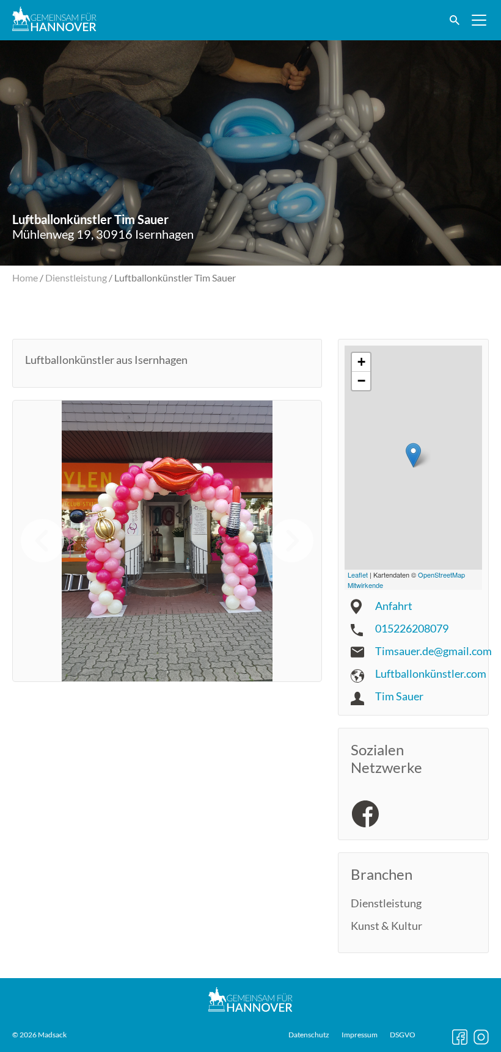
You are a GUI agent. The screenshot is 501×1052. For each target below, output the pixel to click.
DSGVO (402, 1035)
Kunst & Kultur (386, 925)
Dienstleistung (76, 277)
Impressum (360, 1035)
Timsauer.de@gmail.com (433, 651)
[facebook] (365, 813)
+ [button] (361, 361)
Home (25, 277)
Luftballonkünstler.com (430, 673)
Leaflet (358, 574)
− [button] (361, 380)
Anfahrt (393, 605)
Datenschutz (308, 1035)
